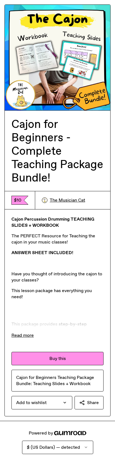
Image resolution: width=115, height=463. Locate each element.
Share (93, 402)
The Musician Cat (67, 200)
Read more (22, 335)
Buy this (57, 358)
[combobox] (41, 402)
